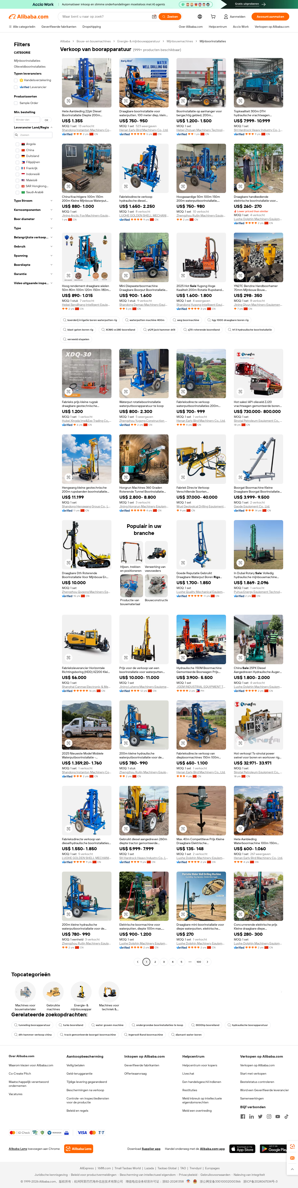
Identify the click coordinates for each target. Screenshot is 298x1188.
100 (199, 961)
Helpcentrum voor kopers (199, 1065)
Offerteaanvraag (135, 1073)
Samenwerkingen (252, 1098)
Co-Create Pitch (20, 1073)
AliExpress (87, 1168)
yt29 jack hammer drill (161, 329)
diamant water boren (189, 1034)
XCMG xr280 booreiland (120, 329)
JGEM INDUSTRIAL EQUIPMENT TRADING (201, 686)
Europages (212, 1168)
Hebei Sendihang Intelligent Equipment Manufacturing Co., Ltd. (86, 304)
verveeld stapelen (78, 339)
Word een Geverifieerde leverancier (264, 1090)
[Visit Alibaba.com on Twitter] (260, 1116)
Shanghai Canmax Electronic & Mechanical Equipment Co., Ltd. (86, 686)
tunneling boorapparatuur (34, 1025)
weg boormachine (188, 320)
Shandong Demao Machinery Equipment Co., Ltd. (144, 304)
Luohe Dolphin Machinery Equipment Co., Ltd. (258, 219)
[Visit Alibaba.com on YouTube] (277, 1116)
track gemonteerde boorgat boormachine (90, 1034)
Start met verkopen (253, 1073)
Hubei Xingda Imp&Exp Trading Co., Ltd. (86, 420)
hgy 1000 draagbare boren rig (230, 320)
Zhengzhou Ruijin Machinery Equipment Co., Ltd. (201, 215)
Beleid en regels (77, 1110)
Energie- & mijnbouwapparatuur (138, 41)
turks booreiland (73, 1025)
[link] (292, 1146)
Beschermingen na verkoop (85, 1090)
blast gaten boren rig (80, 329)
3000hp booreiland (207, 1025)
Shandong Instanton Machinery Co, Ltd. (86, 130)
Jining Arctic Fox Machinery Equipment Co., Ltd (86, 215)
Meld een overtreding (197, 1110)
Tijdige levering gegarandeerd (87, 1082)
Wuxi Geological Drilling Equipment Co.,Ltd (201, 506)
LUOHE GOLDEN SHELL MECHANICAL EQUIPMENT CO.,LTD (144, 215)
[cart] (214, 17)
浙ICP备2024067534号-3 (260, 1181)
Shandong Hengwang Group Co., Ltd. (86, 506)
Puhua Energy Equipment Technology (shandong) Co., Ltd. (258, 592)
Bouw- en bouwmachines (94, 41)
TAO (183, 1168)
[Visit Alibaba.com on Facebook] (242, 1116)
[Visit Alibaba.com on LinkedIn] (251, 1116)
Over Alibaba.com (21, 1056)
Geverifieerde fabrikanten (141, 1065)
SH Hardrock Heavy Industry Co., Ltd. (258, 130)
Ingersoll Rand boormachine (145, 1034)
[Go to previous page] (138, 962)
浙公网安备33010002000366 (220, 1181)
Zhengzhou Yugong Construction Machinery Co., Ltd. (144, 420)
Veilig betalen (76, 1065)
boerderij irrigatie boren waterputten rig (92, 320)
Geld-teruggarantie (79, 1073)
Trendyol (195, 1168)
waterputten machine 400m (147, 320)
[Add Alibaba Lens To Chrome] (78, 1148)
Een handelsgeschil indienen (201, 1082)
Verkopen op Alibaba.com (257, 1065)
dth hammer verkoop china (35, 1034)
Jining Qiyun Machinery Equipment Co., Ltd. (258, 304)
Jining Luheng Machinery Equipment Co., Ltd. (144, 686)
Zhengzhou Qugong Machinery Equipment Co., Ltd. (86, 592)
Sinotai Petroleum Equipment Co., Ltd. (258, 420)
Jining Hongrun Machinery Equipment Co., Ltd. (144, 506)
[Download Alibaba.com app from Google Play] (274, 1148)
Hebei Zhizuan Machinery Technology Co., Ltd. (201, 130)
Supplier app (151, 1148)
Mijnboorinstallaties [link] (213, 41)
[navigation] (33, 502)
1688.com (104, 1168)
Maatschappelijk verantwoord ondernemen (29, 1083)
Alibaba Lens (18, 1148)
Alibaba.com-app (212, 1148)
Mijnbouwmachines (180, 41)
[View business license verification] (188, 1181)
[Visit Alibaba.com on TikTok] (286, 1116)
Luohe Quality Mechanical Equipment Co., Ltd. (201, 592)
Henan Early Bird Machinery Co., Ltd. (143, 130)
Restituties (189, 1090)
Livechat (188, 1073)
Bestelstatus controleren (257, 1082)
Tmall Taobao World (128, 1168)
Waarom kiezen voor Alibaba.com (31, 1065)
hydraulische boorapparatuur (250, 1025)
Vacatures (15, 1094)
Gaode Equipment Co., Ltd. (252, 506)
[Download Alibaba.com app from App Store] (242, 1148)
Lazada (149, 1168)
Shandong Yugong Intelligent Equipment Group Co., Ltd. (201, 304)
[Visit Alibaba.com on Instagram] (269, 1116)
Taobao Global (167, 1168)
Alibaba (65, 41)
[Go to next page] (207, 962)
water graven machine (109, 1025)
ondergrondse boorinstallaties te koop (159, 1025)
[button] (154, 16)
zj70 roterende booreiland (204, 329)
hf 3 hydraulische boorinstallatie (252, 329)
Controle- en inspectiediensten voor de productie (88, 1100)
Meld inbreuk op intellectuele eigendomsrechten (202, 1100)
